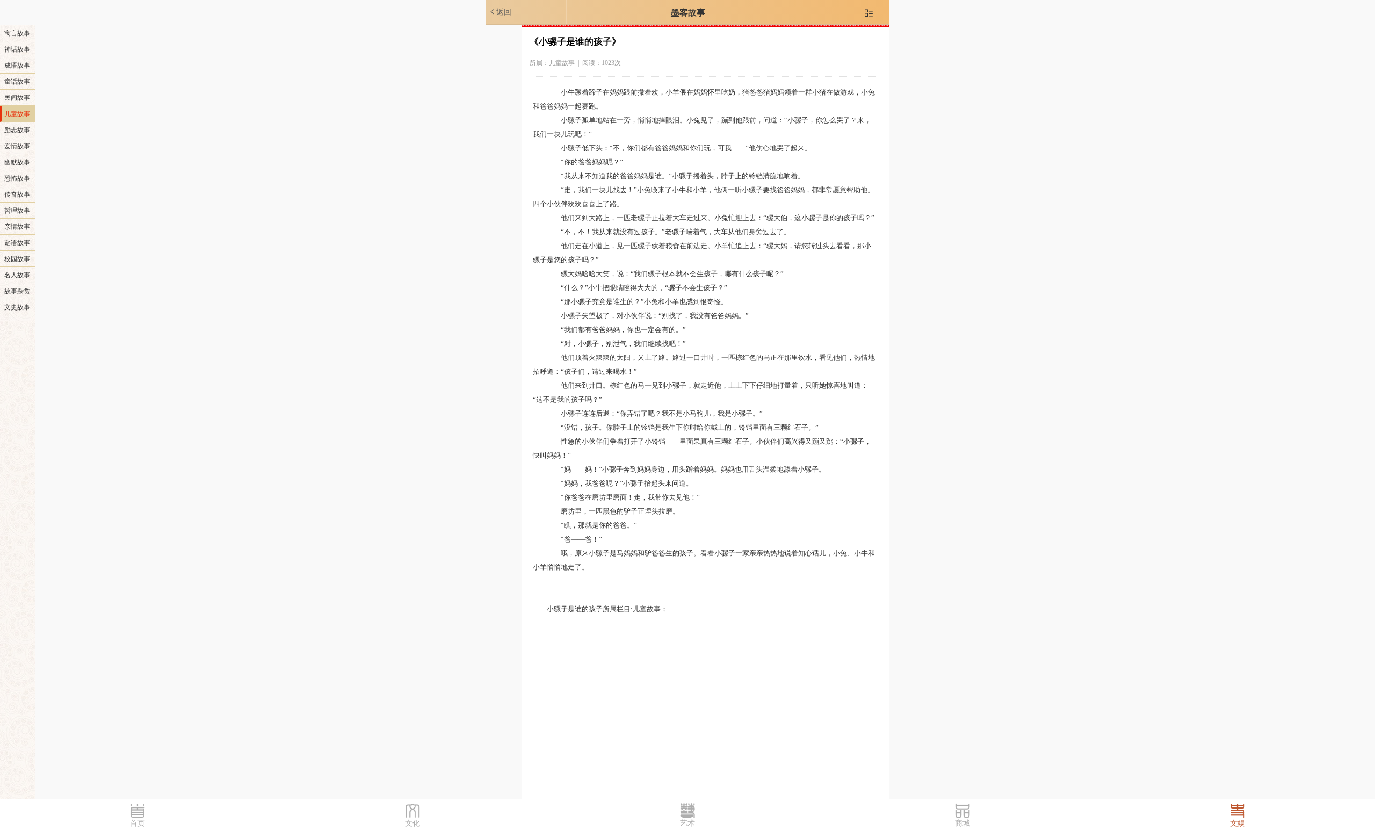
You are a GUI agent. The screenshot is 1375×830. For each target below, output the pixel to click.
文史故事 (17, 307)
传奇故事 (17, 194)
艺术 (687, 823)
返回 (500, 12)
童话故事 (17, 81)
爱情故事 (17, 146)
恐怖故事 (17, 178)
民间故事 (17, 98)
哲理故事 (17, 210)
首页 (137, 823)
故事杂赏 (17, 291)
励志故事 (17, 130)
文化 (412, 823)
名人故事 (17, 275)
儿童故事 (17, 114)
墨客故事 (688, 12)
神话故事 (17, 49)
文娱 (1237, 823)
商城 (962, 823)
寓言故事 (17, 33)
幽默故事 (17, 162)
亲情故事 (17, 226)
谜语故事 (17, 243)
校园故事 (17, 259)
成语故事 (17, 65)
